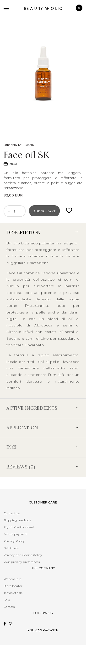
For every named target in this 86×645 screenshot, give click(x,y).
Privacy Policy (14, 541)
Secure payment (16, 534)
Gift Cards (11, 548)
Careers (9, 607)
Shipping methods (17, 520)
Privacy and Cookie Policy (23, 555)
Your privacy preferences (22, 562)
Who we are (12, 579)
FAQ (7, 600)
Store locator (13, 586)
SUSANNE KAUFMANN (19, 145)
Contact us (12, 513)
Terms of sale (13, 593)
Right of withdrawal (19, 527)
